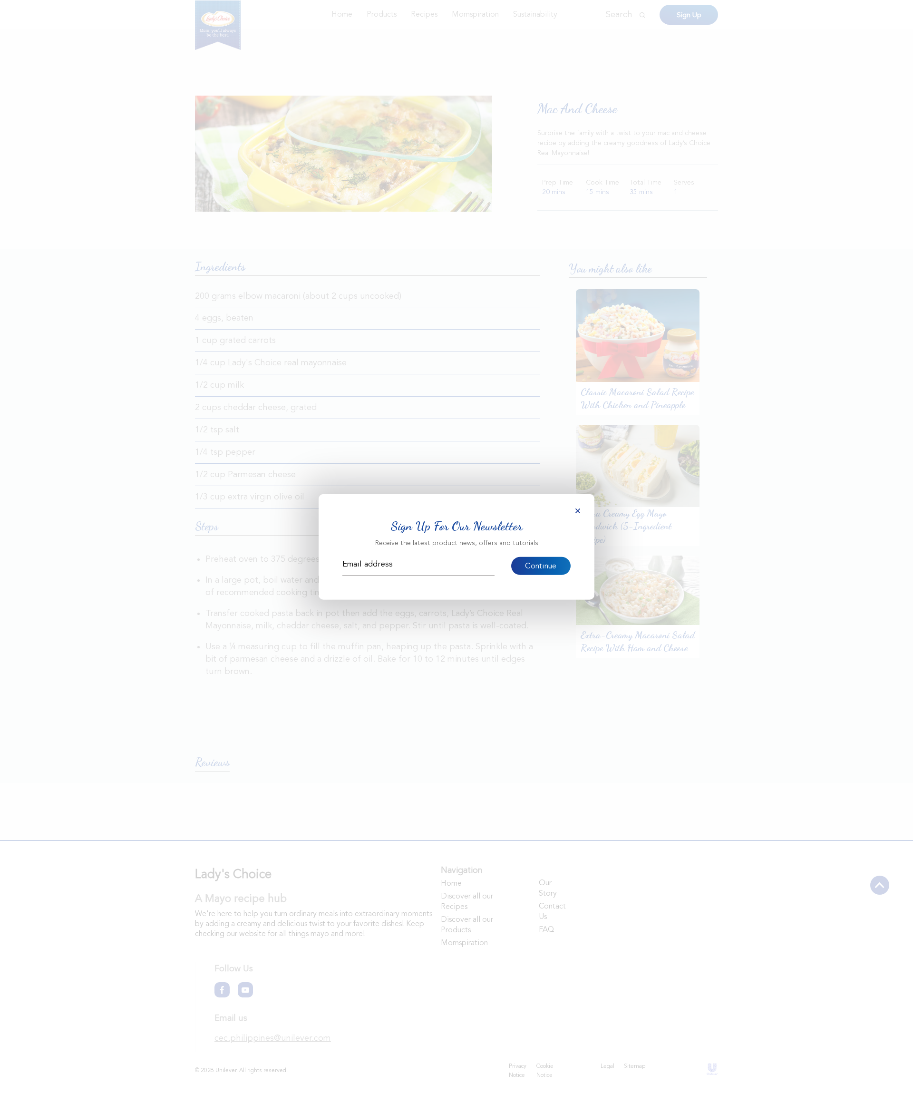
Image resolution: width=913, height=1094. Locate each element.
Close (578, 511)
